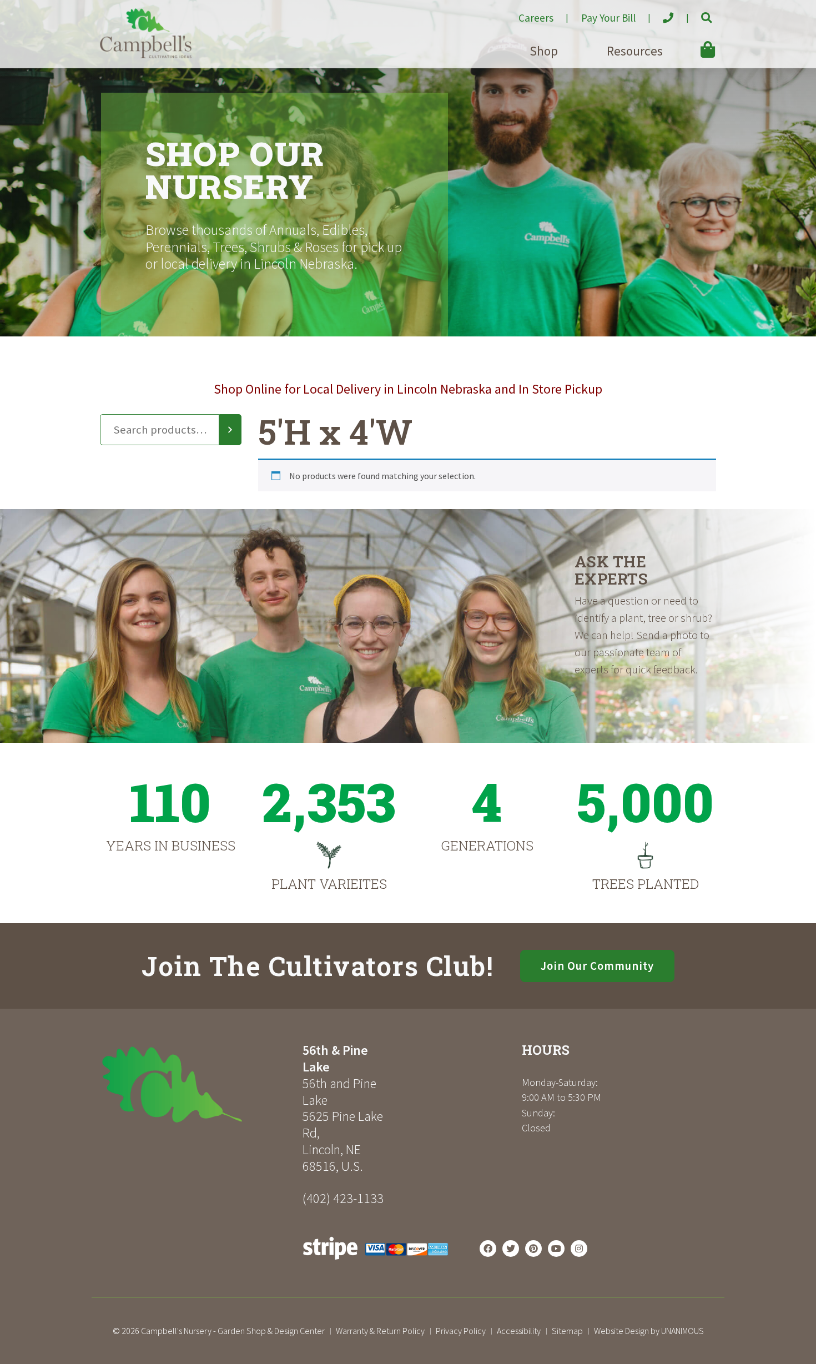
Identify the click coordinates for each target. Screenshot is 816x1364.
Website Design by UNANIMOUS (649, 1330)
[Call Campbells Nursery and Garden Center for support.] (659, 13)
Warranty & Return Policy (380, 1330)
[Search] (230, 429)
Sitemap (567, 1330)
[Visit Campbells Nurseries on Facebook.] (488, 1248)
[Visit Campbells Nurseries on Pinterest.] (533, 1248)
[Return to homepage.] (197, 1084)
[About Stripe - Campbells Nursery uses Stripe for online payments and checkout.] (376, 1262)
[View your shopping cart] (691, 41)
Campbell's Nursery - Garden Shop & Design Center (233, 1330)
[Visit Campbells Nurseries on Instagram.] (579, 1248)
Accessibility (519, 1330)
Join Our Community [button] (597, 966)
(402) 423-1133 (343, 1198)
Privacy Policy (461, 1330)
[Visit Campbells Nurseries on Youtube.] (556, 1248)
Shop (544, 51)
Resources (635, 51)
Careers (535, 17)
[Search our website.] (697, 13)
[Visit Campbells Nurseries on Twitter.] (510, 1248)
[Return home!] (146, 55)
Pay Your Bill (608, 17)
